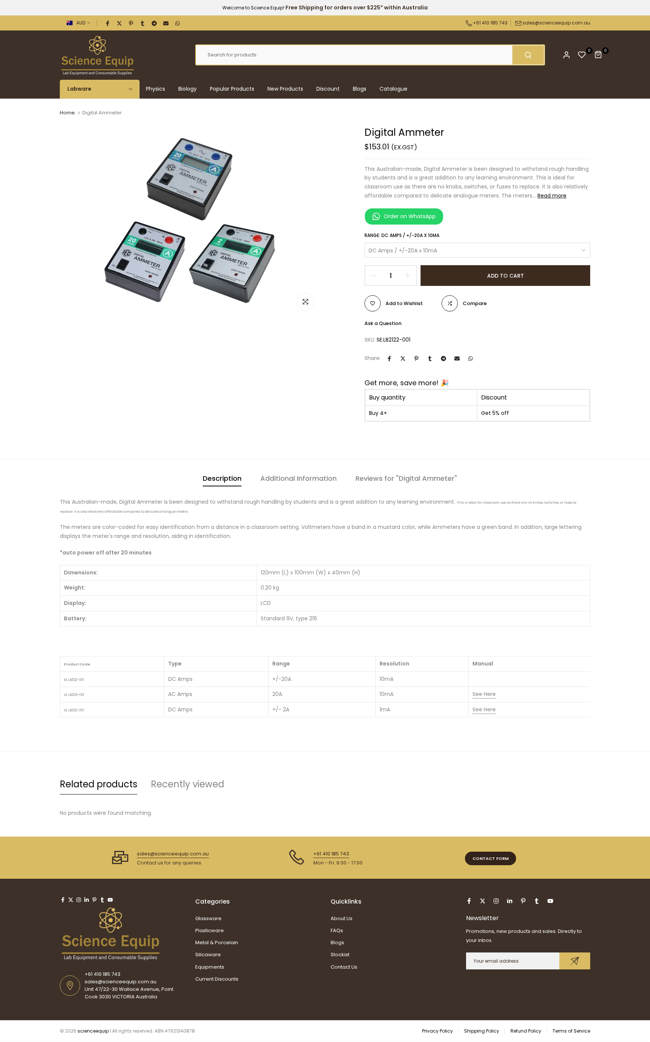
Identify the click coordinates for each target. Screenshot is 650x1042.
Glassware (208, 918)
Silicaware (208, 954)
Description (222, 478)
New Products (285, 89)
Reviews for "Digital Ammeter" (406, 478)
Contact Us (344, 967)
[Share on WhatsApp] (178, 23)
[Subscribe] (574, 960)
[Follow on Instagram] (79, 900)
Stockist (340, 954)
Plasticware (209, 930)
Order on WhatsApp (410, 216)
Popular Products (232, 89)
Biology (187, 89)
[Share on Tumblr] (143, 23)
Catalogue (393, 89)
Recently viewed (187, 784)
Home (67, 112)
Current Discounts (216, 979)
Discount (328, 89)
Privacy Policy (437, 1031)
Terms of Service (571, 1031)
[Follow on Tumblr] (102, 900)
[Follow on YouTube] (110, 900)
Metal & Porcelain (216, 942)
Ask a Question (382, 323)
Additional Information (298, 478)
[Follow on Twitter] (71, 900)
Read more (552, 195)
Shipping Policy (481, 1031)
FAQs (337, 930)
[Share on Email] (166, 23)
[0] (582, 55)
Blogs (359, 89)
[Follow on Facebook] (63, 900)
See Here (484, 694)
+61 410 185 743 (489, 23)
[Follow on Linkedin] (87, 900)
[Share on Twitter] (120, 23)
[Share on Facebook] (108, 23)
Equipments (209, 967)
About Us (341, 918)
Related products (98, 784)
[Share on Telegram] (155, 23)
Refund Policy (525, 1031)
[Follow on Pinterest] (94, 900)
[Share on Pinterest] (131, 23)
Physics (155, 89)
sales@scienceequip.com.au (556, 23)
